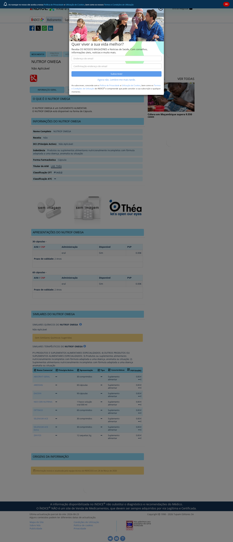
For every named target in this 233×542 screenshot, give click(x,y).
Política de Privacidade (54, 5)
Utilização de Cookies (75, 5)
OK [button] (226, 4)
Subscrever (117, 73)
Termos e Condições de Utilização (119, 5)
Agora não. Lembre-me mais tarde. (116, 79)
